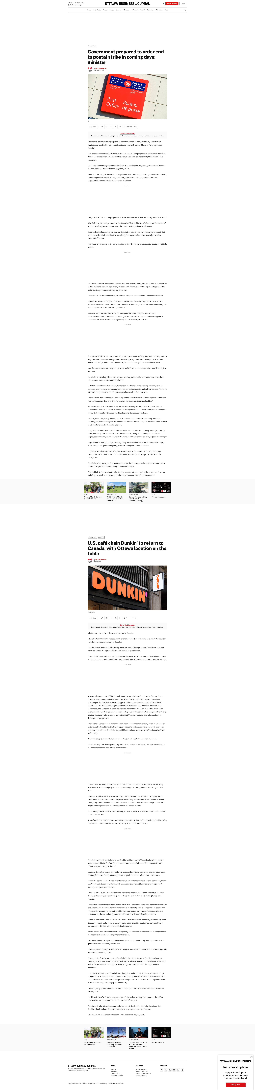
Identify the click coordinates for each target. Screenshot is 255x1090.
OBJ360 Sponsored (112, 494)
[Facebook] (111, 127)
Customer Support (141, 1075)
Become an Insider (141, 1069)
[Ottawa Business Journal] (127, 3)
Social (86, 494)
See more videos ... (159, 497)
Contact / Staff (115, 1073)
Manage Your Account (142, 1071)
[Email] (106, 127)
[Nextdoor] (182, 1070)
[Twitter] (170, 1070)
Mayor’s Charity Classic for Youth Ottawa (92, 498)
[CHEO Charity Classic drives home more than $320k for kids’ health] (116, 487)
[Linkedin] (120, 127)
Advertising (114, 1071)
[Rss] (178, 1070)
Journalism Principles (117, 1075)
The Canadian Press (100, 68)
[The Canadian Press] (91, 69)
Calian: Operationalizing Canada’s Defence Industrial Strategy (138, 499)
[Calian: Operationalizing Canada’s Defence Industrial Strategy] (139, 487)
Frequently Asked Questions (143, 1073)
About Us (113, 1069)
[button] (184, 10)
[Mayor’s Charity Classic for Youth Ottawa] (94, 487)
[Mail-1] (161, 1070)
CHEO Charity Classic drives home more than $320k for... (115, 499)
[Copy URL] (102, 127)
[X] (116, 127)
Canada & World (92, 46)
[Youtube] (174, 1070)
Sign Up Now (235, 1085)
